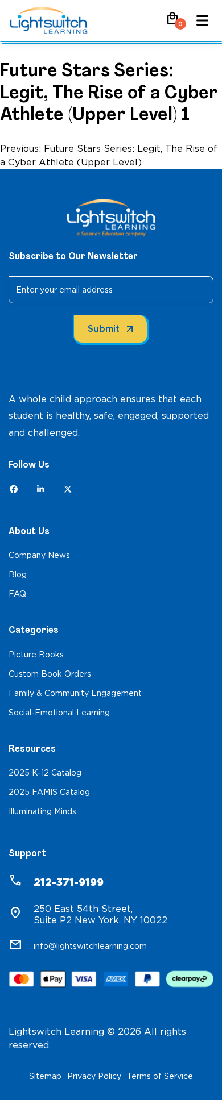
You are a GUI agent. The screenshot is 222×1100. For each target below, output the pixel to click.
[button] (172, 22)
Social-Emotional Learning (59, 712)
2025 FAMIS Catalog (49, 792)
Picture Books (36, 654)
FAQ (17, 593)
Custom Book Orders (50, 673)
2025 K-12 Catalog (45, 772)
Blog (18, 574)
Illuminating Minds (42, 811)
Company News (39, 555)
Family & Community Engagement (75, 693)
